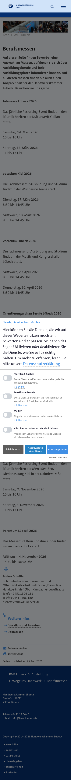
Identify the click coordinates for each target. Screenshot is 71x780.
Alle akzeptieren (57, 449)
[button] (52, 7)
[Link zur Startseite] (21, 6)
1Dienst (19, 386)
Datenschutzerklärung (41, 363)
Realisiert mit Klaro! (58, 457)
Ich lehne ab (13, 449)
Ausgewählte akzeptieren (35, 449)
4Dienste (20, 405)
